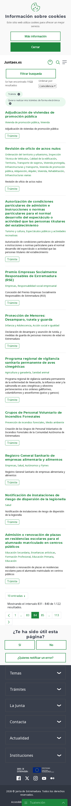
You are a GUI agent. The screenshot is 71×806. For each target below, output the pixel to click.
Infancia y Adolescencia (18, 325)
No (51, 645)
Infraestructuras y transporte (21, 167)
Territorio (10, 162)
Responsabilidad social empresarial (37, 285)
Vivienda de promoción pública (22, 122)
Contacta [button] (18, 721)
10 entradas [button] (17, 596)
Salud (21, 465)
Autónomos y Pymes (37, 465)
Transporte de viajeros (29, 162)
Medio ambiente (55, 422)
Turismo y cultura (15, 231)
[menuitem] (18, 778)
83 (29, 615)
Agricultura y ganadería (18, 372)
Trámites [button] (18, 689)
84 (36, 615)
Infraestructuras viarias (18, 175)
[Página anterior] (8, 615)
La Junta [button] (17, 705)
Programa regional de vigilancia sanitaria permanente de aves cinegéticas (32, 362)
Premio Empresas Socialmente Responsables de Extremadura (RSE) (31, 276)
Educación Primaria (42, 556)
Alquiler (32, 171)
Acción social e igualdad (46, 325)
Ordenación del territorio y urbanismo (26, 154)
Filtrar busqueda (31, 74)
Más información (36, 36)
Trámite (12, 136)
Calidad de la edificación (43, 158)
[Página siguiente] (8, 621)
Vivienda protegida (54, 162)
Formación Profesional (18, 556)
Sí (20, 645)
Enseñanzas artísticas (43, 552)
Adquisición (20, 171)
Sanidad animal (40, 372)
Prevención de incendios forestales (24, 422)
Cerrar (35, 47)
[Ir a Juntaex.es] (12, 62)
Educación (11, 560)
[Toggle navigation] (26, 62)
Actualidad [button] (19, 737)
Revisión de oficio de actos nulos (33, 148)
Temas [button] (15, 672)
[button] (50, 62)
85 (43, 615)
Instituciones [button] (21, 755)
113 (57, 615)
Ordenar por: (46, 80)
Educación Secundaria (17, 552)
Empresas (10, 285)
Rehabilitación (56, 171)
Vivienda (45, 122)
